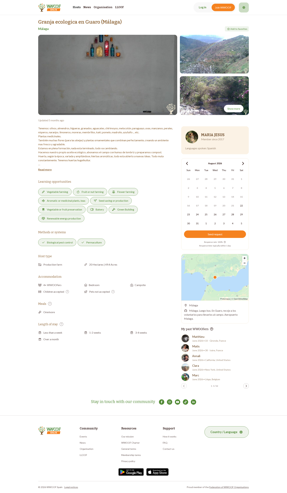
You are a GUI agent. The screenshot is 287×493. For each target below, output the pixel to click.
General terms (128, 448)
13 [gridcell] (224, 196)
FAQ (165, 442)
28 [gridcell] (206, 179)
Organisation (103, 7)
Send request (215, 234)
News (87, 7)
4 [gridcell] (206, 188)
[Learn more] (67, 291)
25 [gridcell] (206, 214)
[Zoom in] (244, 258)
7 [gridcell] (232, 188)
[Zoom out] (244, 263)
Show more (233, 108)
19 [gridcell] (215, 205)
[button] (107, 75)
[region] (215, 277)
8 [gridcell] (241, 188)
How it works (169, 436)
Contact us (168, 448)
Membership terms (131, 455)
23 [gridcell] (188, 214)
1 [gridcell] (241, 179)
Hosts (77, 7)
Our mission (127, 436)
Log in (202, 7)
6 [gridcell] (224, 188)
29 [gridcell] (215, 179)
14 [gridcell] (232, 196)
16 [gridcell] (188, 205)
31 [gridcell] (232, 179)
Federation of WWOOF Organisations (229, 487)
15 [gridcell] (241, 196)
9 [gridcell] (188, 196)
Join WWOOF (223, 7)
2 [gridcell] (188, 188)
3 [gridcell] (197, 188)
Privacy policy (128, 461)
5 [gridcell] (215, 188)
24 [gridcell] (197, 214)
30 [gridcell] (224, 179)
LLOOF (119, 7)
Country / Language (223, 432)
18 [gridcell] (206, 205)
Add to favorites (238, 28)
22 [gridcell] (241, 205)
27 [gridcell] (197, 179)
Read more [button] (45, 169)
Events (83, 436)
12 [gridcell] (215, 196)
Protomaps (225, 298)
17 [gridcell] (197, 205)
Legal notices (71, 487)
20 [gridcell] (224, 205)
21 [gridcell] (232, 205)
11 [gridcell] (206, 196)
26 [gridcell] (188, 179)
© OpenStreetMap (240, 298)
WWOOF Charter (130, 442)
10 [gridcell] (197, 196)
